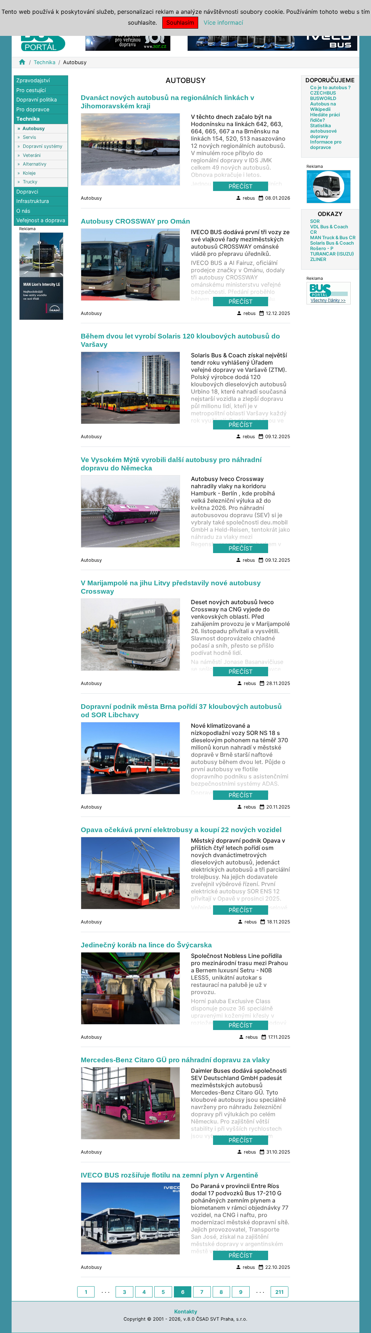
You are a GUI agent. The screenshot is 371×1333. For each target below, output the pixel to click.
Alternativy (34, 164)
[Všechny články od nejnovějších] (329, 293)
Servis (29, 137)
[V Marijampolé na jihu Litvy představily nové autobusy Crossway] (130, 636)
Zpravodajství (33, 80)
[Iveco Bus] (272, 39)
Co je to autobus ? (330, 87)
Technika (44, 62)
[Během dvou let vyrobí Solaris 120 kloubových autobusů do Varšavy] (130, 390)
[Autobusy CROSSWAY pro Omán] (130, 266)
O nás (23, 211)
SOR (315, 221)
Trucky (30, 181)
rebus (245, 198)
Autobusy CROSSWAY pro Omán (135, 221)
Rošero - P (321, 248)
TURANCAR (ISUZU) (332, 254)
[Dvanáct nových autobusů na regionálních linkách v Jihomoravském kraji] (130, 151)
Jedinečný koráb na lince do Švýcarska (146, 945)
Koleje (29, 173)
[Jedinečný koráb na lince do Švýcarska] (130, 990)
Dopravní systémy (42, 146)
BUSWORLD (323, 98)
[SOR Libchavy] (128, 39)
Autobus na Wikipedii (323, 106)
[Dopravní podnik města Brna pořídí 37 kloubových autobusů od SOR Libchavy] (130, 760)
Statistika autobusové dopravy (323, 131)
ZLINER (318, 259)
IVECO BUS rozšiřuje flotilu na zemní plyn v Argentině (169, 1175)
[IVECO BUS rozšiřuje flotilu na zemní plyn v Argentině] (130, 1220)
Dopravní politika (36, 99)
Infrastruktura (32, 201)
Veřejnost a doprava (40, 220)
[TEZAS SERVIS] (329, 186)
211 (279, 1292)
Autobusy (33, 128)
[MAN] (41, 275)
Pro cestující (31, 90)
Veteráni (32, 155)
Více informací (223, 22)
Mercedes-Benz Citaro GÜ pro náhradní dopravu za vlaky (175, 1060)
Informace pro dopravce (326, 144)
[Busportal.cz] (43, 37)
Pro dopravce (32, 109)
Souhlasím (180, 22)
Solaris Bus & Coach (332, 243)
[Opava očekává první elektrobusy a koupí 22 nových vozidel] (130, 875)
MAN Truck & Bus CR (332, 237)
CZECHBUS (323, 93)
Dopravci (27, 191)
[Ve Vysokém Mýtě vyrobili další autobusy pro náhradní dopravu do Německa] (130, 513)
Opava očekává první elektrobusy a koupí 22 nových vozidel (181, 830)
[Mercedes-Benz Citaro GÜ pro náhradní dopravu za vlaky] (130, 1105)
